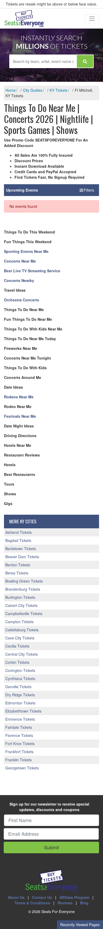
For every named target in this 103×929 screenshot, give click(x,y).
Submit (51, 847)
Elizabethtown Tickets (23, 711)
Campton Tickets (19, 621)
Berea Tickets (16, 572)
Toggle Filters (83, 190)
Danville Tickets (18, 686)
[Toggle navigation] (92, 18)
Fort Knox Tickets (20, 743)
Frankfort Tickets (19, 751)
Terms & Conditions (32, 902)
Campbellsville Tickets (23, 613)
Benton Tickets (17, 564)
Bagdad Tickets (18, 540)
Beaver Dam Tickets (22, 556)
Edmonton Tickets (20, 702)
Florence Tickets (19, 735)
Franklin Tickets (18, 759)
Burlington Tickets (20, 597)
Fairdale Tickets (18, 727)
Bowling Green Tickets (24, 581)
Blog (84, 902)
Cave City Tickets (19, 637)
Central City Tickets (21, 654)
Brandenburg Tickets (22, 589)
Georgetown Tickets (22, 767)
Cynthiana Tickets (20, 678)
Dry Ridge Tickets (20, 694)
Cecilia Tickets (17, 646)
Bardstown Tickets (20, 548)
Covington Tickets (20, 670)
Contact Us (42, 897)
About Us (16, 897)
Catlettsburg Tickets (22, 629)
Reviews (65, 902)
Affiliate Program (74, 897)
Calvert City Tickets (21, 605)
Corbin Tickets (17, 662)
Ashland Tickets (18, 532)
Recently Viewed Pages (80, 924)
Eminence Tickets (20, 719)
